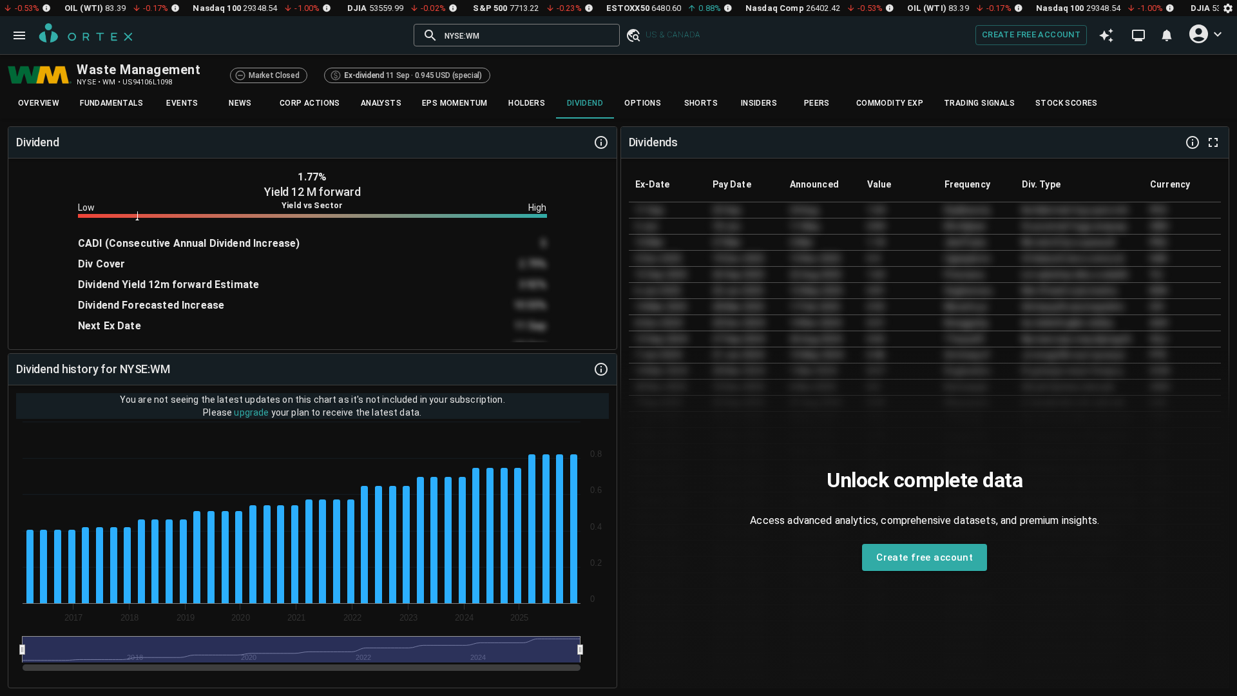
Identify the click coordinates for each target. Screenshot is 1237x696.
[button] (633, 35)
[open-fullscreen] (1213, 142)
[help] (601, 142)
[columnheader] (667, 184)
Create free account (1031, 34)
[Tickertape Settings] (1228, 8)
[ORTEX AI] (1106, 35)
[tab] (39, 103)
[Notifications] (1167, 35)
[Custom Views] (1138, 35)
